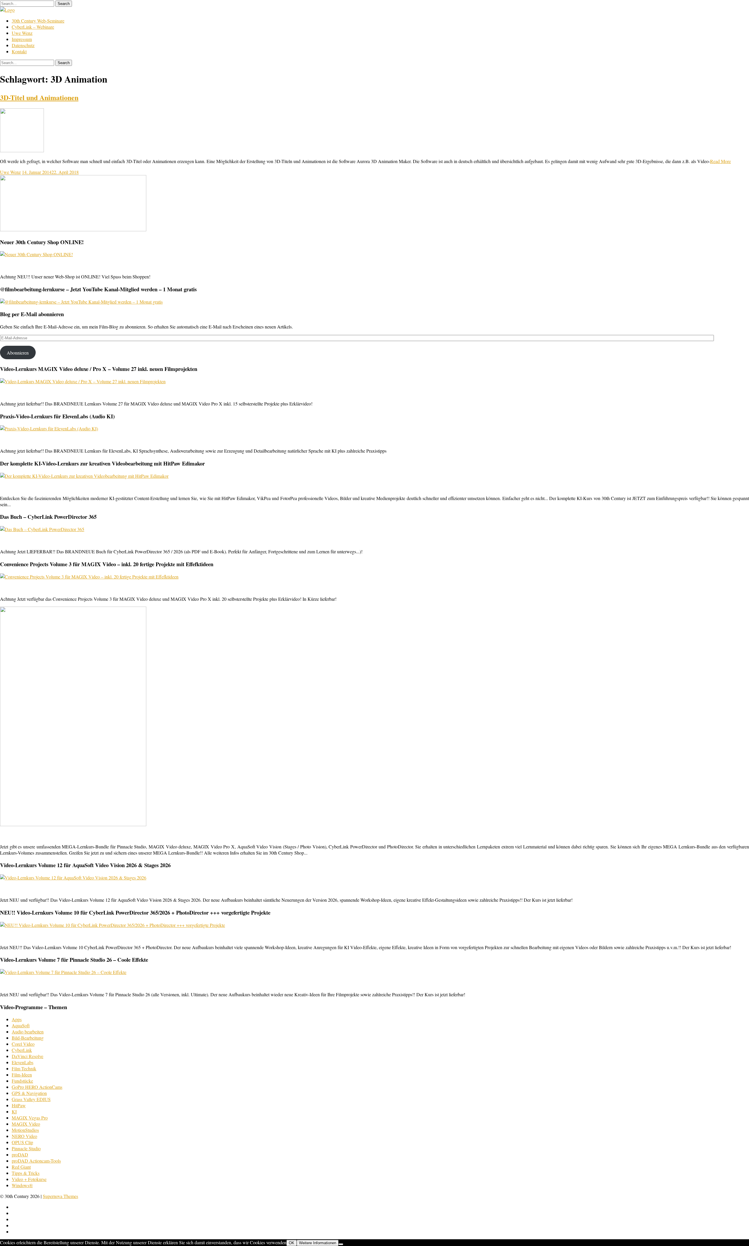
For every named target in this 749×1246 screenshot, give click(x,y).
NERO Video (24, 1136)
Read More (720, 161)
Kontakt (19, 51)
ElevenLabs (22, 1062)
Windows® (22, 1185)
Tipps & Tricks (25, 1173)
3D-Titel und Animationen (39, 97)
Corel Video (23, 1044)
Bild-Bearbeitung (28, 1038)
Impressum (22, 39)
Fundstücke (22, 1081)
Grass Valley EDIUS (31, 1099)
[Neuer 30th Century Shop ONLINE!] (36, 254)
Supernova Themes (60, 1196)
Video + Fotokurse (29, 1179)
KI (14, 1111)
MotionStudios (25, 1130)
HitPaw (19, 1105)
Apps (17, 1019)
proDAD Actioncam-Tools (36, 1161)
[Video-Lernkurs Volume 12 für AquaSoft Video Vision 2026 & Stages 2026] (73, 877)
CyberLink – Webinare (33, 27)
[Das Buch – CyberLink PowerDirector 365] (42, 529)
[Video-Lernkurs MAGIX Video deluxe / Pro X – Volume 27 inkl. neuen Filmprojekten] (83, 381)
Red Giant (21, 1167)
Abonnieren (18, 353)
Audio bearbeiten (28, 1031)
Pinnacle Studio (26, 1148)
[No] (341, 1244)
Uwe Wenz (22, 33)
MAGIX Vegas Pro (30, 1118)
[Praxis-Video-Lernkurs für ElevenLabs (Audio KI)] (49, 428)
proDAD (20, 1154)
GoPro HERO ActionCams (37, 1087)
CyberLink (22, 1050)
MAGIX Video (26, 1124)
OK (291, 1243)
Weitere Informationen (317, 1243)
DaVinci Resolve (27, 1056)
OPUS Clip (22, 1142)
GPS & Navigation (29, 1093)
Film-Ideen (22, 1075)
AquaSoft (21, 1025)
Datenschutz (23, 45)
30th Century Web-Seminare (38, 21)
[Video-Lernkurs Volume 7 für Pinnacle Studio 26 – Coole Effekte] (63, 972)
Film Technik (24, 1068)
